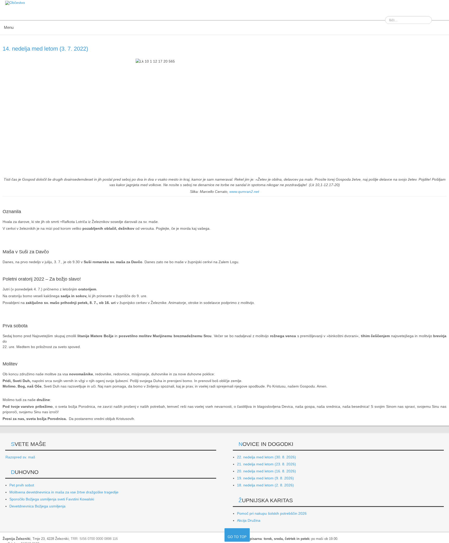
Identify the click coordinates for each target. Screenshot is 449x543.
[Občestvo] (15, 3)
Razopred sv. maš (20, 457)
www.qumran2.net (244, 191)
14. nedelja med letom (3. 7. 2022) (45, 48)
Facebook (439, 13)
